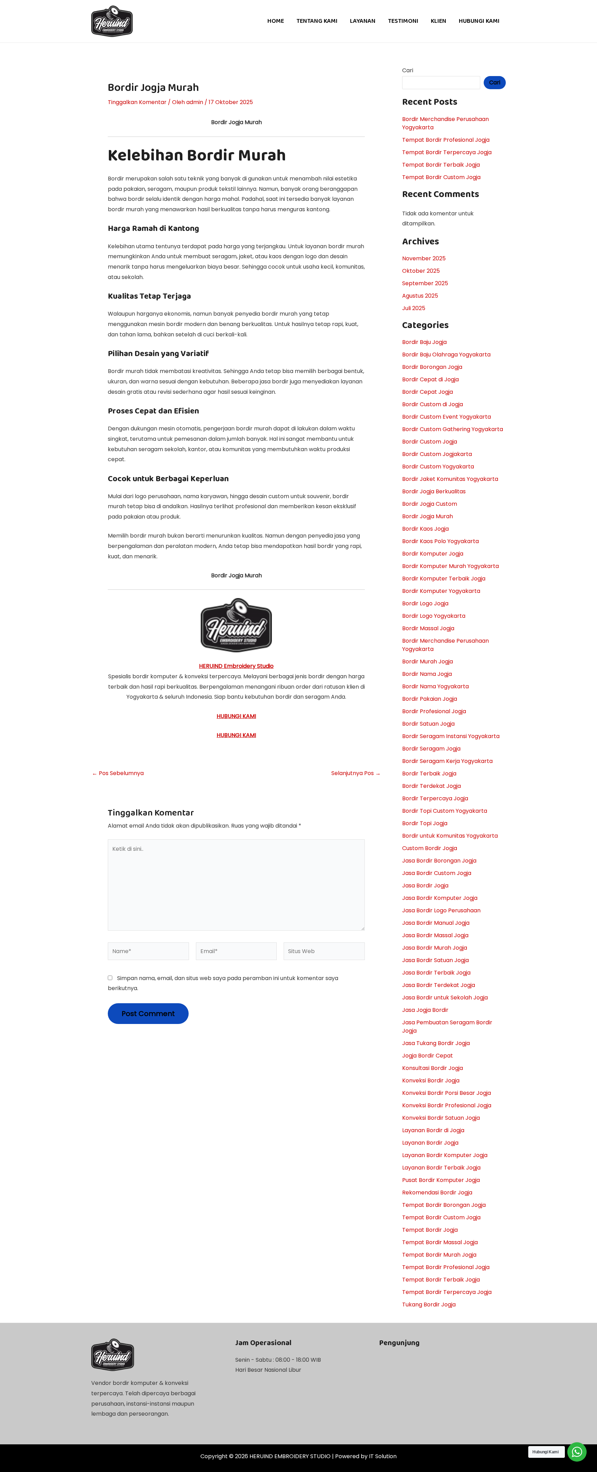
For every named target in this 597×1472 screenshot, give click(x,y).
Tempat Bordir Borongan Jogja (444, 1205)
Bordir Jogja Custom (429, 504)
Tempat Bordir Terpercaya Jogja (447, 152)
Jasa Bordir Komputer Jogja (439, 898)
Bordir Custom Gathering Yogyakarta (452, 429)
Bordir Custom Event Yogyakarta (446, 417)
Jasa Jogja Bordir (425, 1010)
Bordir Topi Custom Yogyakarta (444, 811)
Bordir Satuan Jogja (428, 724)
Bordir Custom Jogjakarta (437, 454)
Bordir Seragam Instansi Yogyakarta (451, 736)
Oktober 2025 (421, 271)
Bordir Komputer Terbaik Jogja (443, 579)
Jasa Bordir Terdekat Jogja (438, 985)
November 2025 (424, 258)
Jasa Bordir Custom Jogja (436, 873)
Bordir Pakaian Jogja (429, 699)
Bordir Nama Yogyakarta (435, 686)
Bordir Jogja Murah (427, 516)
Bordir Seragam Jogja (431, 749)
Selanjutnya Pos (356, 773)
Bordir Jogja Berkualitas (434, 491)
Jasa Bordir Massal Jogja (435, 935)
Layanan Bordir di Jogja (433, 1130)
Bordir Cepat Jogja (427, 392)
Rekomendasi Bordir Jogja (437, 1192)
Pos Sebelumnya (118, 773)
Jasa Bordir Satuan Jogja (435, 960)
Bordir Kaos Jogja (425, 529)
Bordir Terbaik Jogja (429, 773)
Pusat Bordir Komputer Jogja (441, 1180)
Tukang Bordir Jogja (429, 1304)
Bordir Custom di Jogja (432, 404)
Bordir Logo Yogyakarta (433, 616)
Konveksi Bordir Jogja (430, 1080)
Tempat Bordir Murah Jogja (439, 1255)
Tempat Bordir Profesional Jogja (446, 140)
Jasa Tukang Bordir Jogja (436, 1043)
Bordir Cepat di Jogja (430, 379)
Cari (407, 70)
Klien (438, 21)
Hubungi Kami (479, 21)
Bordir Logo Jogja (425, 603)
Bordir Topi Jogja (424, 823)
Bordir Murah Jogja (427, 661)
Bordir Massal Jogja (428, 628)
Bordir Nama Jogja (427, 674)
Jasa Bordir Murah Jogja (434, 948)
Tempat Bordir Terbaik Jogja (441, 165)
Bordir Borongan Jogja (432, 367)
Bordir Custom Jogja (429, 442)
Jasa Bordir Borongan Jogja (439, 861)
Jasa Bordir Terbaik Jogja (436, 973)
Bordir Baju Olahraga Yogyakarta (446, 354)
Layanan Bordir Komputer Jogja (444, 1155)
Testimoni (403, 21)
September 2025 (425, 283)
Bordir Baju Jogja (424, 342)
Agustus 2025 (420, 296)
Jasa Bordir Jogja (425, 885)
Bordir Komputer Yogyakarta (441, 591)
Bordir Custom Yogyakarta (438, 467)
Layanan (363, 21)
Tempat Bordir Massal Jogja (440, 1242)
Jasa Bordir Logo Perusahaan (441, 910)
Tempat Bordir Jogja (430, 1230)
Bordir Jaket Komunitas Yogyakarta (450, 479)
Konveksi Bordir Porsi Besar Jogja (446, 1093)
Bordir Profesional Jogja (434, 711)
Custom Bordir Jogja (429, 848)
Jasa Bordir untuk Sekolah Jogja (445, 997)
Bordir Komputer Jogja (432, 554)
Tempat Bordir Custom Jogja (441, 177)
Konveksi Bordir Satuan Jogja (441, 1118)
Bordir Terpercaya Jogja (435, 798)
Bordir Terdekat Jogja (431, 786)
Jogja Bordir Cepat (427, 1056)
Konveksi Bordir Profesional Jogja (446, 1105)
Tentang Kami (317, 21)
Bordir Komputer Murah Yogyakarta (450, 566)
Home (275, 21)
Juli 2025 (413, 308)
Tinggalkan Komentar (137, 102)
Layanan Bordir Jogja (430, 1143)
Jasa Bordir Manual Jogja (436, 923)
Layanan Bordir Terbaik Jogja (441, 1168)
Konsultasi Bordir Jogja (432, 1068)
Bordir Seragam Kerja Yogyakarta (447, 761)
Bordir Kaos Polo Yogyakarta (440, 541)
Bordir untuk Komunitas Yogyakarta (450, 836)
